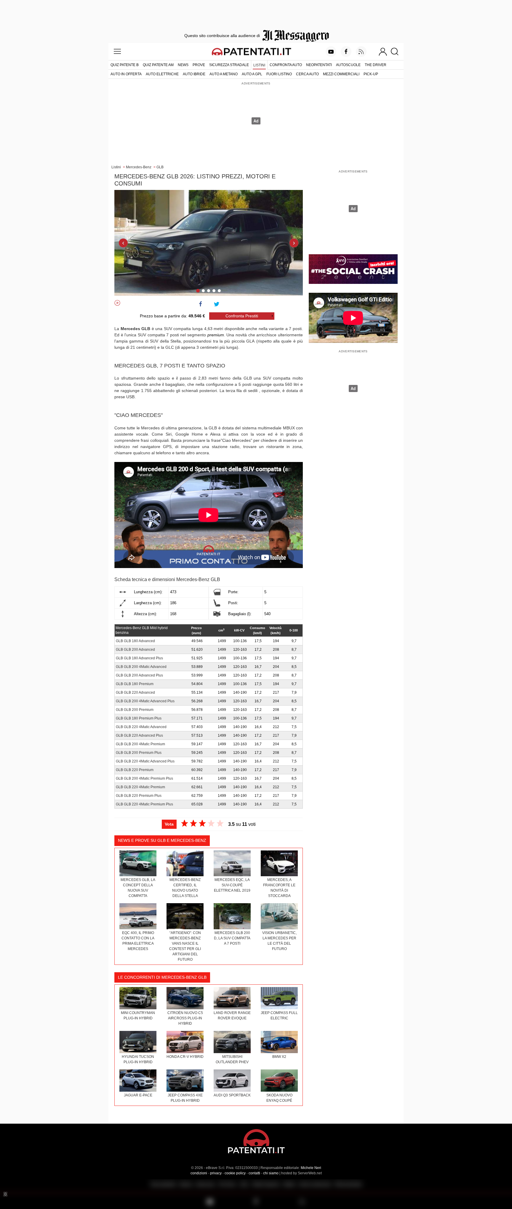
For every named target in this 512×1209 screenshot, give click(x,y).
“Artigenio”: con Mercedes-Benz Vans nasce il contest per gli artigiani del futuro (185, 946)
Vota (169, 824)
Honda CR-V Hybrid (185, 1057)
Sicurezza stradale (229, 65)
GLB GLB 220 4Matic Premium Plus (144, 804)
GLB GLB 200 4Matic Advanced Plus (145, 701)
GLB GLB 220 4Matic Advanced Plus (145, 761)
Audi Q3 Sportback (232, 1095)
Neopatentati (319, 65)
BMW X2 (279, 1057)
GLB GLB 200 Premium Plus (138, 753)
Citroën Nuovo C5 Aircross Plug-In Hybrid (185, 1018)
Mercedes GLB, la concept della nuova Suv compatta (138, 888)
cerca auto (307, 74)
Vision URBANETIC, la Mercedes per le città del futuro (279, 941)
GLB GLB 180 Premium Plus (138, 718)
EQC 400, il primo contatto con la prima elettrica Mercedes (137, 941)
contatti (254, 1173)
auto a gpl (252, 74)
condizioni (199, 1173)
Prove (199, 65)
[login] (382, 51)
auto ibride (194, 74)
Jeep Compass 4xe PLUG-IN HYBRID (185, 1098)
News (183, 65)
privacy (216, 1173)
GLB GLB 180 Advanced (135, 641)
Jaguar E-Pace (138, 1095)
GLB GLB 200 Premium (134, 710)
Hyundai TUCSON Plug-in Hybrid (138, 1059)
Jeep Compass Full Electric (279, 1015)
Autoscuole (348, 65)
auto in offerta (126, 74)
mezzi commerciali (341, 74)
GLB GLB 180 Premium (134, 684)
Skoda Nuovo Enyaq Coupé (279, 1098)
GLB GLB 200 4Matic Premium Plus (144, 778)
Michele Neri (311, 1168)
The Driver (375, 65)
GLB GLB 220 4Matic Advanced (141, 727)
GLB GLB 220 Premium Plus (138, 796)
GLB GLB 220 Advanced (135, 692)
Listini (259, 65)
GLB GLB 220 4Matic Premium (140, 787)
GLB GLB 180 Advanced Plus (139, 658)
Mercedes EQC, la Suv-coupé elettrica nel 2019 (232, 885)
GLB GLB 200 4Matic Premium (140, 744)
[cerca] (397, 51)
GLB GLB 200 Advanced (135, 649)
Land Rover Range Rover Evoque (232, 1015)
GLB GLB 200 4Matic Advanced (141, 667)
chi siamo (271, 1173)
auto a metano (223, 74)
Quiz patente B (125, 65)
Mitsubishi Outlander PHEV (232, 1059)
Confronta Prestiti (241, 316)
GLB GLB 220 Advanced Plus (139, 735)
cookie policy (235, 1173)
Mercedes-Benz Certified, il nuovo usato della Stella (185, 888)
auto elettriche (162, 74)
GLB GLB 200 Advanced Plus (139, 675)
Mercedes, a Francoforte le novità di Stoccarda (279, 888)
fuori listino (279, 74)
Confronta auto (286, 65)
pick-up (371, 74)
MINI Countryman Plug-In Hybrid (138, 1015)
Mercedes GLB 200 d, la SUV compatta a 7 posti (232, 938)
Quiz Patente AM (158, 65)
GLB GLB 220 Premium (134, 770)
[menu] (117, 51)
